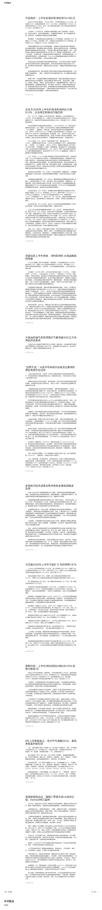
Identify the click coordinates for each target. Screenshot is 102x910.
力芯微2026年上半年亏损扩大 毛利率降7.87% (51, 564)
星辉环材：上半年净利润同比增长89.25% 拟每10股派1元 (50, 667)
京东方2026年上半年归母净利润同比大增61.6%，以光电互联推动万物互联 (48, 111)
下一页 (94, 892)
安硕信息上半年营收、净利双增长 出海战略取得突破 (51, 257)
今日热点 (7, 3)
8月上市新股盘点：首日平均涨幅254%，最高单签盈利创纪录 (51, 742)
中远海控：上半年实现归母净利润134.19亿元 (50, 18)
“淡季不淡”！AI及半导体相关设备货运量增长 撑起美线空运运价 (50, 368)
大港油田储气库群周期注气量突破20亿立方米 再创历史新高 (51, 339)
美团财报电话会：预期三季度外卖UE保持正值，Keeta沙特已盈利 (49, 798)
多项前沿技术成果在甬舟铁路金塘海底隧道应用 (49, 487)
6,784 (10, 892)
